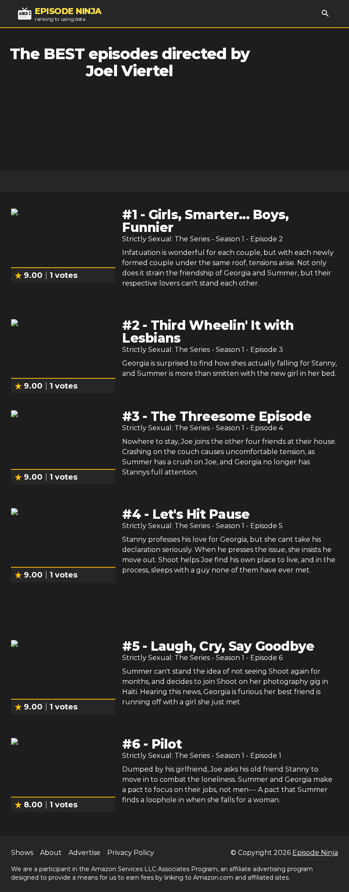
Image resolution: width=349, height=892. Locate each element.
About (51, 853)
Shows (22, 853)
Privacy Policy (130, 853)
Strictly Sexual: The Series (166, 239)
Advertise (84, 853)
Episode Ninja (315, 853)
